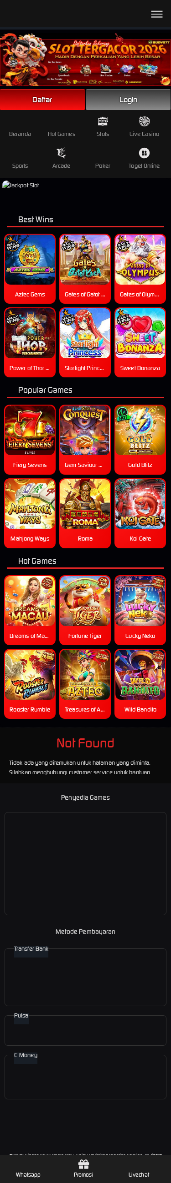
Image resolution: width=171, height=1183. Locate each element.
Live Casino (144, 134)
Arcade (61, 166)
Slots (103, 134)
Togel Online (144, 166)
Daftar (42, 100)
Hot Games (61, 134)
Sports (20, 166)
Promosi (83, 1174)
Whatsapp (28, 1174)
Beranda (20, 134)
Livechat (139, 1174)
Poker (102, 166)
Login (128, 100)
